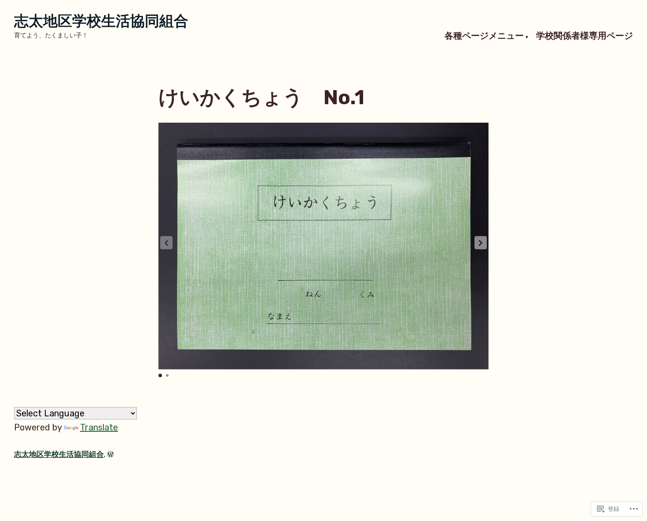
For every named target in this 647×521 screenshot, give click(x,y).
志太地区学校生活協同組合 (101, 20)
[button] (480, 242)
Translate (99, 427)
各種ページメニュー (484, 36)
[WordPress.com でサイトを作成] (110, 454)
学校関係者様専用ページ (584, 36)
